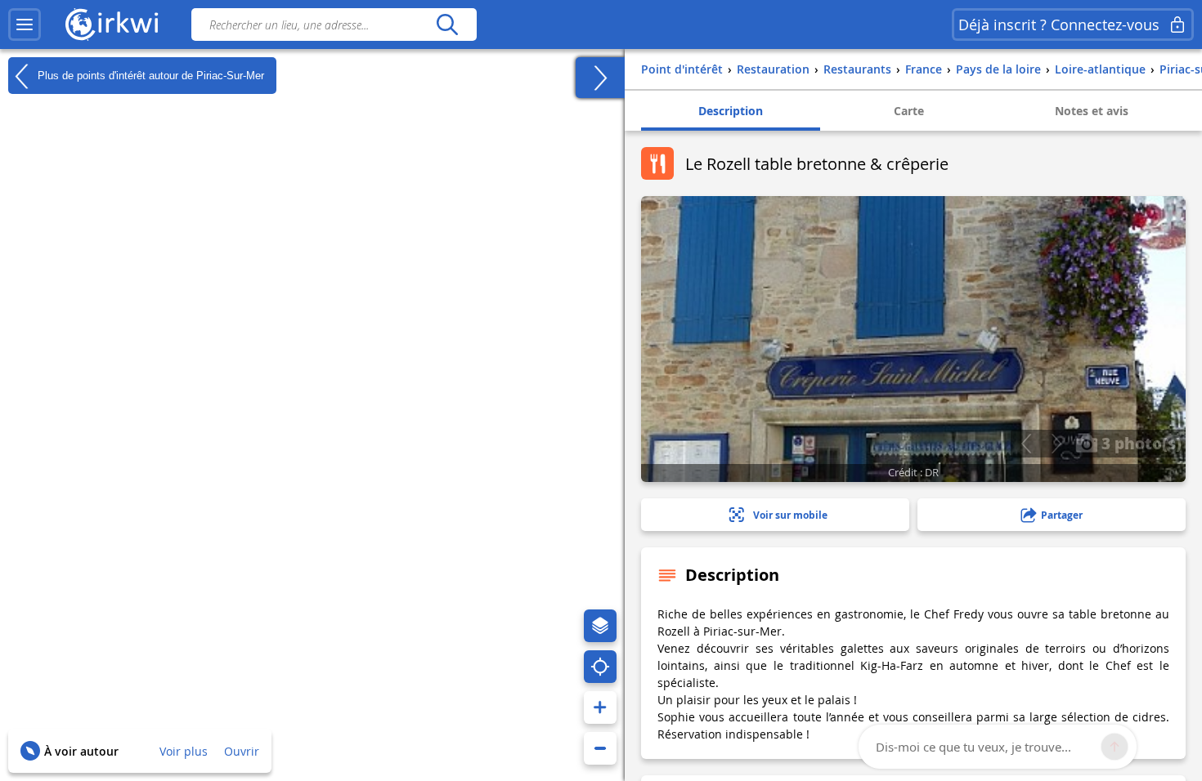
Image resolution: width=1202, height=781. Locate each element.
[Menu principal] (24, 24)
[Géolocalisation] (600, 666)
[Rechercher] (446, 24)
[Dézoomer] (600, 748)
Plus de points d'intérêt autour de (149, 75)
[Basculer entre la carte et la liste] (600, 77)
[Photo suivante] (1056, 443)
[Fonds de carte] (600, 625)
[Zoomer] (600, 707)
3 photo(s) (1139, 442)
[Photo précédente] (1026, 443)
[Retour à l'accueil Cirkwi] (112, 24)
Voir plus (183, 751)
